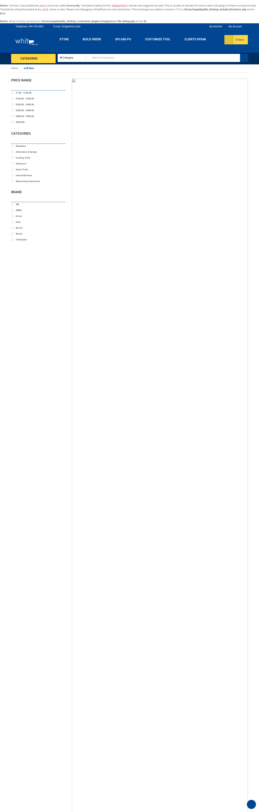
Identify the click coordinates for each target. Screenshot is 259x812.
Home (14, 68)
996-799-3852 (36, 26)
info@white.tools (71, 26)
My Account (235, 26)
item (240, 39)
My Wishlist (215, 26)
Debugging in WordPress (93, 9)
